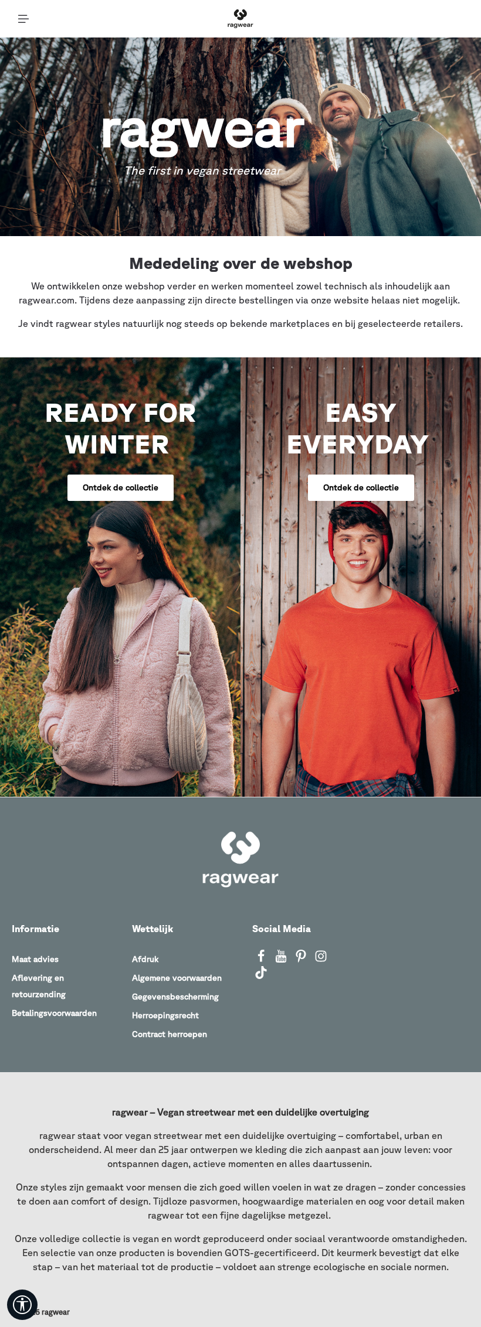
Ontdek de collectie (120, 487)
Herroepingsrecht (165, 1015)
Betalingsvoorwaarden (54, 1013)
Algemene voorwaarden (177, 978)
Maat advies (35, 959)
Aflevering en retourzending (39, 986)
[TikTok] (261, 976)
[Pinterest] (302, 959)
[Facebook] (262, 959)
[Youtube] (282, 959)
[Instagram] (320, 959)
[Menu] (23, 18)
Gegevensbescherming (175, 996)
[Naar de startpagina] (240, 18)
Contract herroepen (169, 1034)
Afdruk (145, 959)
